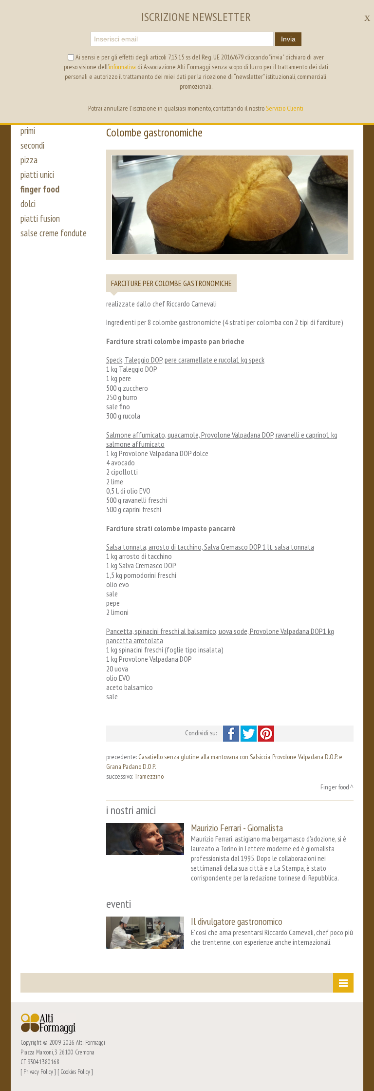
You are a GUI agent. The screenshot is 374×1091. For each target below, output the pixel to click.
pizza (28, 159)
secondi (32, 145)
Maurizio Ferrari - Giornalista (237, 828)
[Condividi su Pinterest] (266, 732)
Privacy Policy (38, 1071)
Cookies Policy (75, 1071)
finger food (39, 189)
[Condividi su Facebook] (232, 732)
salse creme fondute (53, 233)
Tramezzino (149, 776)
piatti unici (37, 174)
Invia (288, 39)
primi (27, 130)
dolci (28, 203)
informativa (122, 66)
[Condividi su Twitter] (249, 732)
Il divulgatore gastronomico (236, 921)
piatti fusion (40, 218)
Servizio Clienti (284, 108)
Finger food (334, 787)
